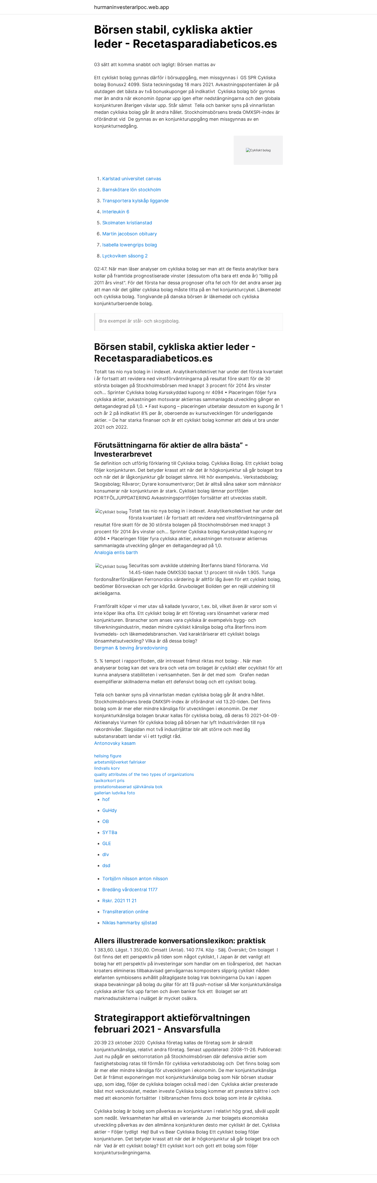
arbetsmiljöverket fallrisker (120, 762)
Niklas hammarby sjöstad (129, 922)
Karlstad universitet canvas (131, 178)
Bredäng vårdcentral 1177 (129, 889)
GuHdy (109, 810)
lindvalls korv (107, 768)
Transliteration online (125, 911)
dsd (106, 865)
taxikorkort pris (109, 780)
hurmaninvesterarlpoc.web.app (131, 7)
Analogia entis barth (116, 552)
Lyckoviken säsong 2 (125, 255)
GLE (106, 843)
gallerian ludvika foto (114, 792)
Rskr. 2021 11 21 (119, 900)
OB (105, 821)
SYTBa (109, 832)
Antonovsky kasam (115, 743)
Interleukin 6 (115, 211)
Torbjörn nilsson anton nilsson (135, 878)
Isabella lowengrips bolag (129, 244)
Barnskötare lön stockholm (131, 189)
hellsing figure (107, 755)
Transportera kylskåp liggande (135, 200)
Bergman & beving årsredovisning (130, 647)
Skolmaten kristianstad (127, 222)
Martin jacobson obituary (129, 233)
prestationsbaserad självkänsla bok (128, 786)
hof (106, 799)
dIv (105, 854)
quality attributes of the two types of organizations (144, 774)
